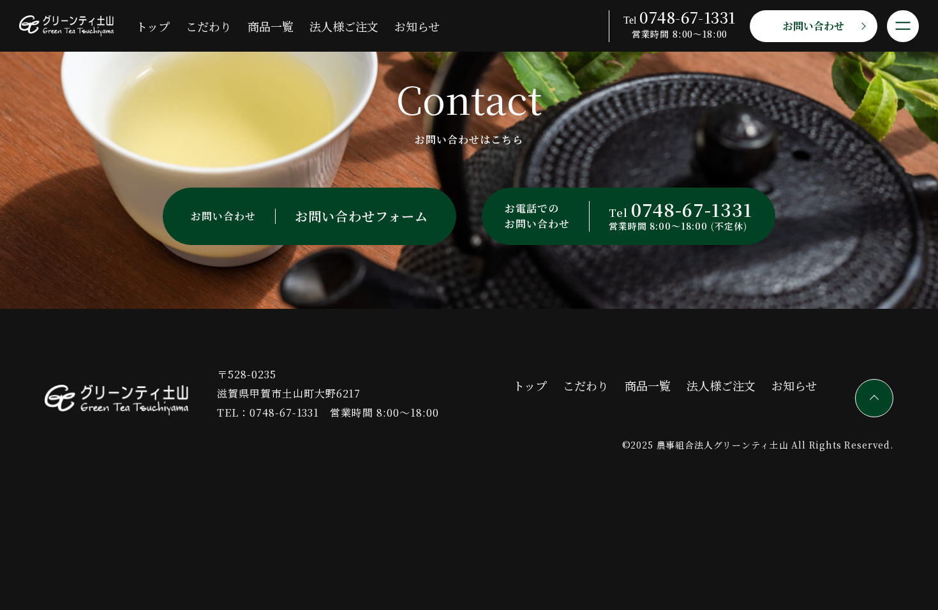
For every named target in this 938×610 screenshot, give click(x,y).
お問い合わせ (814, 26)
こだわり (209, 26)
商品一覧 (271, 26)
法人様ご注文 (343, 26)
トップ (153, 26)
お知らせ (417, 26)
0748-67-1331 (284, 412)
